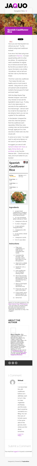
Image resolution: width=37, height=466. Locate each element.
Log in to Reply (20, 434)
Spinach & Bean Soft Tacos (17, 147)
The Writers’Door (17, 351)
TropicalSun (25, 461)
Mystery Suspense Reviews (18, 354)
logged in (16, 451)
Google (9, 363)
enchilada (11, 151)
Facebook (13, 363)
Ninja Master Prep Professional (18, 304)
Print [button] (27, 163)
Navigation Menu (19, 11)
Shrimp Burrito (16, 149)
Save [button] (24, 163)
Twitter (16, 363)
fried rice (20, 56)
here (25, 352)
